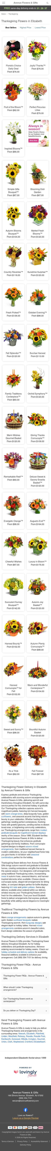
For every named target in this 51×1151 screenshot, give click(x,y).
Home (3, 14)
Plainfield (40, 1033)
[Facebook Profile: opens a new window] (25, 1110)
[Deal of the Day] (37, 136)
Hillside (24, 1038)
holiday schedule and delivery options (17, 951)
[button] (45, 1144)
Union (4, 1041)
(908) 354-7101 (25, 1098)
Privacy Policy (22, 1141)
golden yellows (28, 887)
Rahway (21, 1036)
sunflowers (6, 816)
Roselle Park (39, 1036)
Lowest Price (40, 27)
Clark (10, 1041)
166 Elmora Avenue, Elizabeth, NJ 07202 (25, 1095)
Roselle (29, 1036)
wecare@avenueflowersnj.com (25, 1100)
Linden (4, 1036)
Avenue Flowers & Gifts (26, 3)
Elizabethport (39, 1041)
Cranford (29, 1041)
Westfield (12, 1036)
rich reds (13, 887)
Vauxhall (41, 1038)
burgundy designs (34, 922)
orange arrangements (16, 917)
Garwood (16, 1038)
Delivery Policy (25, 1145)
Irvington (32, 1038)
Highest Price (25, 27)
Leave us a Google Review (26, 1118)
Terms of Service (7, 1141)
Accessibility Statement (39, 1141)
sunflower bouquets (22, 919)
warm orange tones (14, 813)
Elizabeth (31, 1033)
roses (3, 876)
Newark (21, 1033)
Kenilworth (6, 1038)
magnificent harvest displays (33, 832)
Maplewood (18, 1041)
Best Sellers (10, 27)
